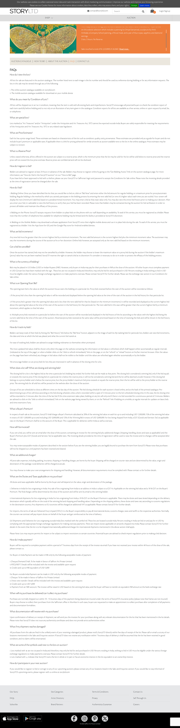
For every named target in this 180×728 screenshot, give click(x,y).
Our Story (14, 692)
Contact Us (137, 692)
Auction (131, 18)
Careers (136, 704)
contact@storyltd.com (99, 11)
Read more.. (124, 49)
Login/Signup (164, 11)
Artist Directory (57, 698)
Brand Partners (57, 704)
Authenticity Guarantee (102, 704)
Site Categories (57, 692)
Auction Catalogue (21, 61)
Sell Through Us (139, 698)
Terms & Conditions (100, 692)
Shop (47, 18)
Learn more (144, 5)
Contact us (83, 61)
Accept (134, 5)
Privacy (95, 698)
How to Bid (39, 61)
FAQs (72, 61)
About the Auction (57, 61)
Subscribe (14, 704)
